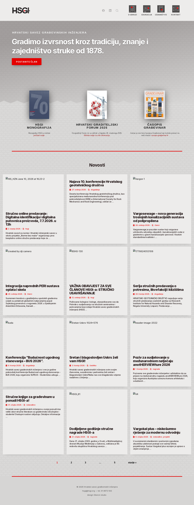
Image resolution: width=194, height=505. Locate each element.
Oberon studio (100, 495)
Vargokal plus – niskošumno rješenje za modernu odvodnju (156, 430)
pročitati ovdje (39, 135)
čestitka (93, 365)
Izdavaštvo (161, 15)
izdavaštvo (31, 405)
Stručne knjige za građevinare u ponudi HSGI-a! (30, 398)
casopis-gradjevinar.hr (159, 135)
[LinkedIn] (110, 10)
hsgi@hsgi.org (88, 491)
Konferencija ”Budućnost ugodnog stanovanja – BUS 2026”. (33, 359)
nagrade (156, 369)
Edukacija (146, 15)
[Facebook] (103, 10)
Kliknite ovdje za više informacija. (97, 135)
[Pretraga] (117, 10)
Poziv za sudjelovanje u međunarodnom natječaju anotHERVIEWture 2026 (153, 361)
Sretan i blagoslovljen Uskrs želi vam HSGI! (93, 359)
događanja (95, 190)
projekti (166, 437)
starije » (132, 462)
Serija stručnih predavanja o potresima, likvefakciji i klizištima (158, 288)
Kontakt (175, 15)
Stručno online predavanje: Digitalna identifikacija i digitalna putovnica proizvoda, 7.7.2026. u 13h (31, 219)
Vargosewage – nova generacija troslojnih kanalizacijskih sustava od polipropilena (158, 217)
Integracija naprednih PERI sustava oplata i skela (32, 288)
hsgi (27, 229)
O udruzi (132, 15)
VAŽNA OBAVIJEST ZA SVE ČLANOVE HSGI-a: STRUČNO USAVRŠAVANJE (91, 289)
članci (157, 225)
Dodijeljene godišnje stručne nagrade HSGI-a (91, 430)
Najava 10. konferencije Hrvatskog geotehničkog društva (95, 183)
